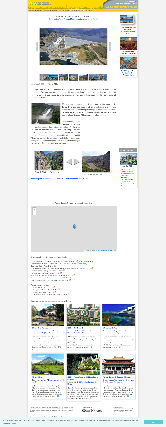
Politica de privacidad (48, 416)
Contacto (89, 10)
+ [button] (34, 209)
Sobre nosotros (59, 416)
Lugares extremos (77, 10)
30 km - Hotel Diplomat (40, 328)
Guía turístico (64, 10)
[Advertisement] (99, 135)
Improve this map (111, 250)
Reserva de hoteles (35, 10)
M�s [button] (14, 423)
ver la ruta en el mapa (85, 261)
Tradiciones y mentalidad (127, 173)
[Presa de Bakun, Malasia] (110, 46)
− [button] (34, 212)
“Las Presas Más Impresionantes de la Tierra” (78, 19)
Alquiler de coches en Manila (128, 183)
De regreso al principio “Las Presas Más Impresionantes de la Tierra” (60, 179)
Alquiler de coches (50, 10)
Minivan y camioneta (126, 185)
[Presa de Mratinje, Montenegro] (37, 46)
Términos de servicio (35, 416)
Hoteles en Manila (125, 181)
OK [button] (153, 422)
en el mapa (82, 264)
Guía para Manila (125, 169)
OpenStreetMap (101, 250)
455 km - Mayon (37, 377)
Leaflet (87, 250)
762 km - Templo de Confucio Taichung (116, 377)
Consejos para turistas (127, 179)
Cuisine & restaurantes (127, 171)
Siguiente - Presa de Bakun (55, 143)
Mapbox (93, 250)
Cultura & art (124, 175)
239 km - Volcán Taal (110, 328)
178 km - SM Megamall (75, 328)
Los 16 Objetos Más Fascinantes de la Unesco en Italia (128, 73)
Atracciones (123, 177)
